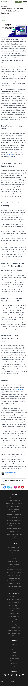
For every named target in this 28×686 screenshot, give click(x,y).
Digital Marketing (14, 509)
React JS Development (14, 569)
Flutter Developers (14, 616)
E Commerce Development (14, 503)
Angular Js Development (14, 567)
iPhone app (9, 154)
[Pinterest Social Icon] (19, 675)
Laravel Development (14, 583)
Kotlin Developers (14, 613)
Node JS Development (14, 581)
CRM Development (14, 561)
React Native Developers (14, 599)
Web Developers (14, 625)
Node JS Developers (14, 636)
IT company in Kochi (14, 537)
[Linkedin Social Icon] (12, 675)
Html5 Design (14, 553)
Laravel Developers (14, 622)
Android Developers (14, 597)
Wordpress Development (14, 556)
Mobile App (4, 6)
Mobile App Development (14, 506)
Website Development (14, 500)
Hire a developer (14, 658)
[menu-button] (25, 2)
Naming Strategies (14, 564)
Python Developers (14, 630)
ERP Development (14, 498)
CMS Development (14, 517)
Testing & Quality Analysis (14, 523)
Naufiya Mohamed (10, 472)
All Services (14, 650)
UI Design (14, 558)
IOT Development (14, 526)
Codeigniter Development (14, 586)
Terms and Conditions (16, 680)
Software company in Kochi (14, 534)
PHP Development (14, 550)
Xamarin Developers (14, 608)
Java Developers (14, 605)
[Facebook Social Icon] (5, 675)
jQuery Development (14, 578)
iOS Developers (14, 611)
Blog (14, 666)
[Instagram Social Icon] (15, 675)
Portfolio (14, 652)
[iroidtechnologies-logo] (5, 2)
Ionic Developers (14, 602)
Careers (14, 655)
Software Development (14, 514)
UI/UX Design (14, 512)
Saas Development (14, 575)
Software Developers (14, 627)
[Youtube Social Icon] (22, 675)
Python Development (14, 547)
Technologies (14, 661)
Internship (14, 644)
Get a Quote (18, 1)
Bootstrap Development (14, 572)
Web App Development (14, 520)
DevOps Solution (14, 531)
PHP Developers (14, 619)
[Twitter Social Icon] (8, 675)
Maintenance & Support (14, 528)
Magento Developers (14, 633)
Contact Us (14, 663)
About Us (14, 647)
